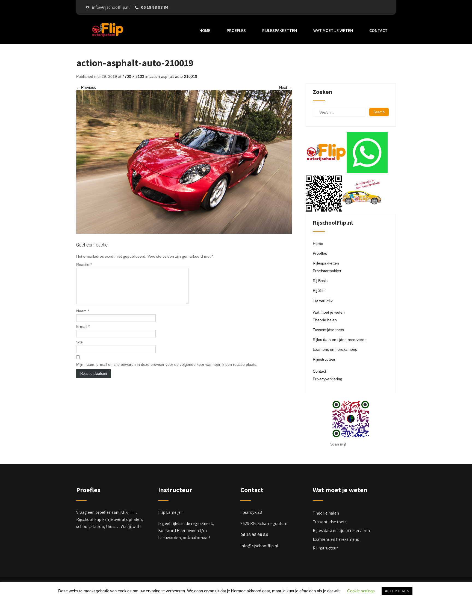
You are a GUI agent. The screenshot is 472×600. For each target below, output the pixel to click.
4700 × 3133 (133, 76)
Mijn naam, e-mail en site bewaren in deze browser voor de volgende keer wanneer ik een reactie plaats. (166, 364)
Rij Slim (319, 290)
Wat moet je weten (333, 30)
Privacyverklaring (327, 379)
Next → (285, 87)
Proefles (236, 30)
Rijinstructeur (324, 359)
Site (79, 342)
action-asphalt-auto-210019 (173, 76)
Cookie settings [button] (361, 591)
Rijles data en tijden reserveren (340, 339)
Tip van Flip (323, 300)
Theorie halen (325, 320)
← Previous (86, 87)
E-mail (83, 326)
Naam (82, 311)
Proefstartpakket (327, 271)
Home (204, 30)
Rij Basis (320, 280)
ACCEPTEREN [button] (397, 591)
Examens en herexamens (335, 349)
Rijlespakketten (279, 30)
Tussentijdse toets (328, 330)
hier (132, 512)
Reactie (84, 264)
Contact (378, 30)
